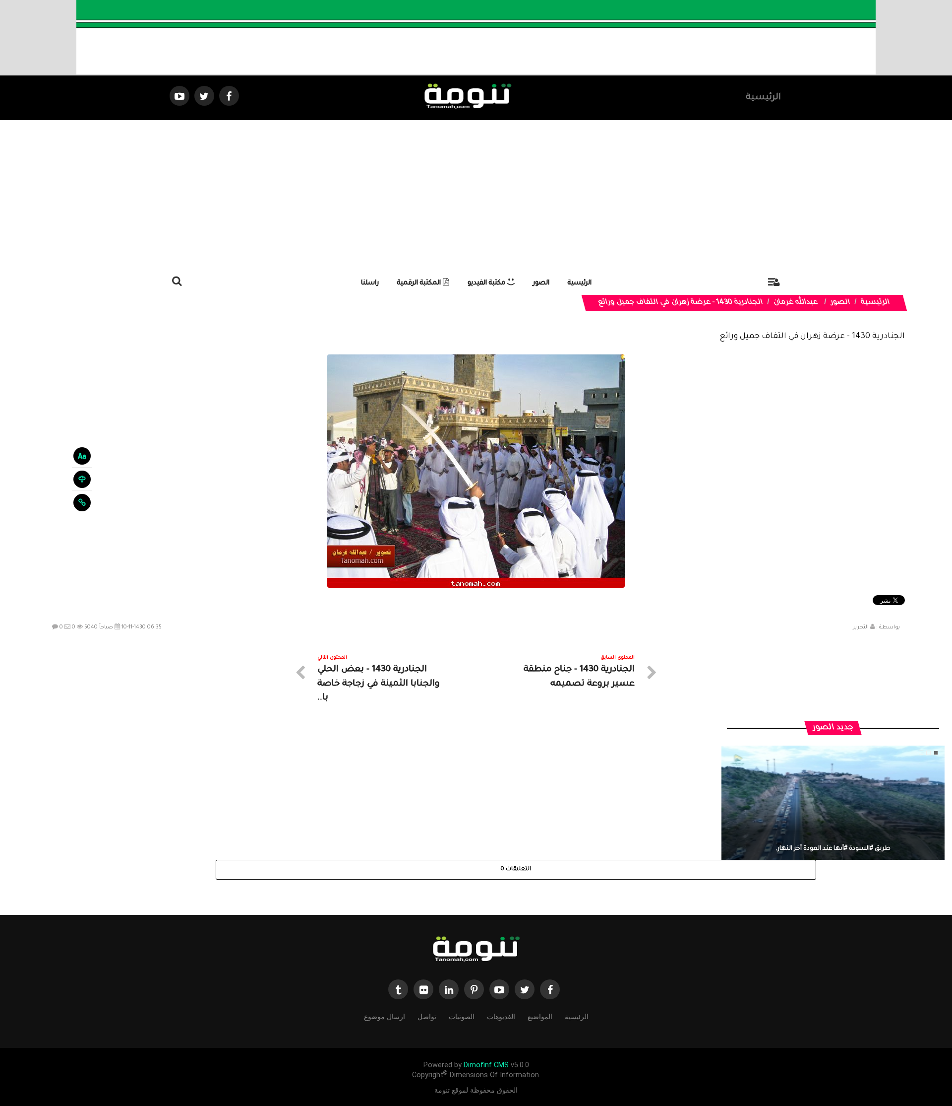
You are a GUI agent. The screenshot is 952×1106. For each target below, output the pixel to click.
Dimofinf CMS (486, 1065)
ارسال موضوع (384, 1017)
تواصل (426, 1017)
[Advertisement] (476, 194)
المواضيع (540, 1017)
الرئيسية (763, 98)
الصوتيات (462, 1017)
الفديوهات (501, 1017)
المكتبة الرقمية (420, 283)
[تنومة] (476, 950)
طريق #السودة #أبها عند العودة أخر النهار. (833, 848)
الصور (541, 283)
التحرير (861, 627)
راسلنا (370, 283)
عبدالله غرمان (796, 303)
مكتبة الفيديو (487, 283)
